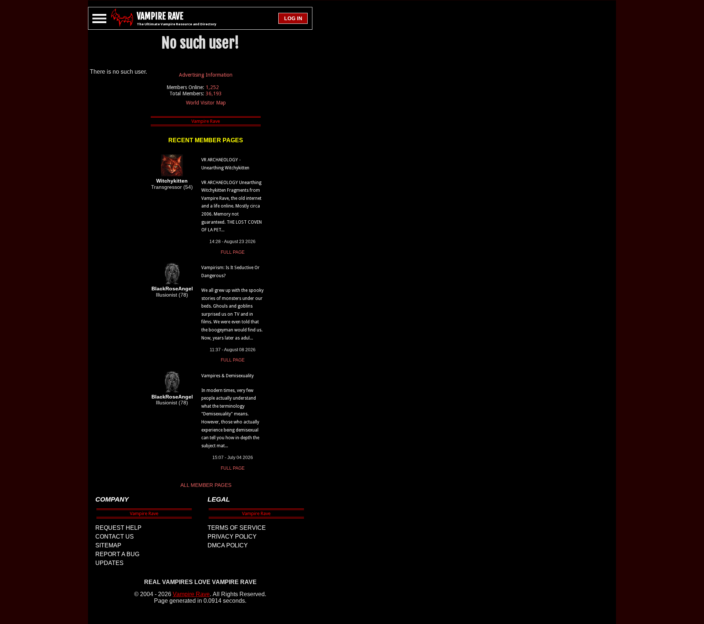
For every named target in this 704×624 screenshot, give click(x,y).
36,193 (214, 93)
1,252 (212, 87)
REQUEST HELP (118, 528)
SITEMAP (108, 545)
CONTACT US (114, 536)
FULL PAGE (233, 252)
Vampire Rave (191, 594)
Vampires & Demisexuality (227, 375)
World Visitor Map (206, 103)
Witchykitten (172, 181)
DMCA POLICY (228, 545)
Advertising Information (205, 75)
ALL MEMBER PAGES (205, 485)
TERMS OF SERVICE (237, 528)
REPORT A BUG (117, 554)
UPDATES (109, 563)
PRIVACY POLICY (232, 536)
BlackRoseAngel (172, 288)
